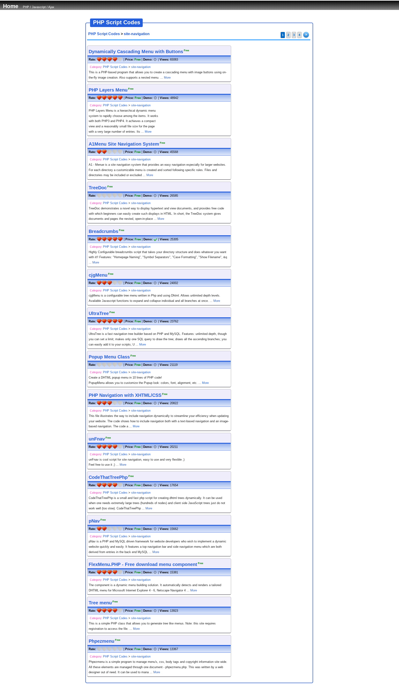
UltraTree (99, 313)
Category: (96, 67)
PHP (26, 7)
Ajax (51, 7)
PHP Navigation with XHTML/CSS (125, 395)
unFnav (97, 438)
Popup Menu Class (109, 356)
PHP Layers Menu (108, 89)
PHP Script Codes (104, 34)
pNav (94, 520)
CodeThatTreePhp (108, 477)
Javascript (39, 7)
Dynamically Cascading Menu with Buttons (136, 51)
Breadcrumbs (103, 231)
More (167, 77)
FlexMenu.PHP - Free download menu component (143, 564)
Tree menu (100, 602)
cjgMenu (98, 275)
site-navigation (137, 34)
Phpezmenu (101, 641)
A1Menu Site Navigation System (124, 144)
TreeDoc (98, 187)
